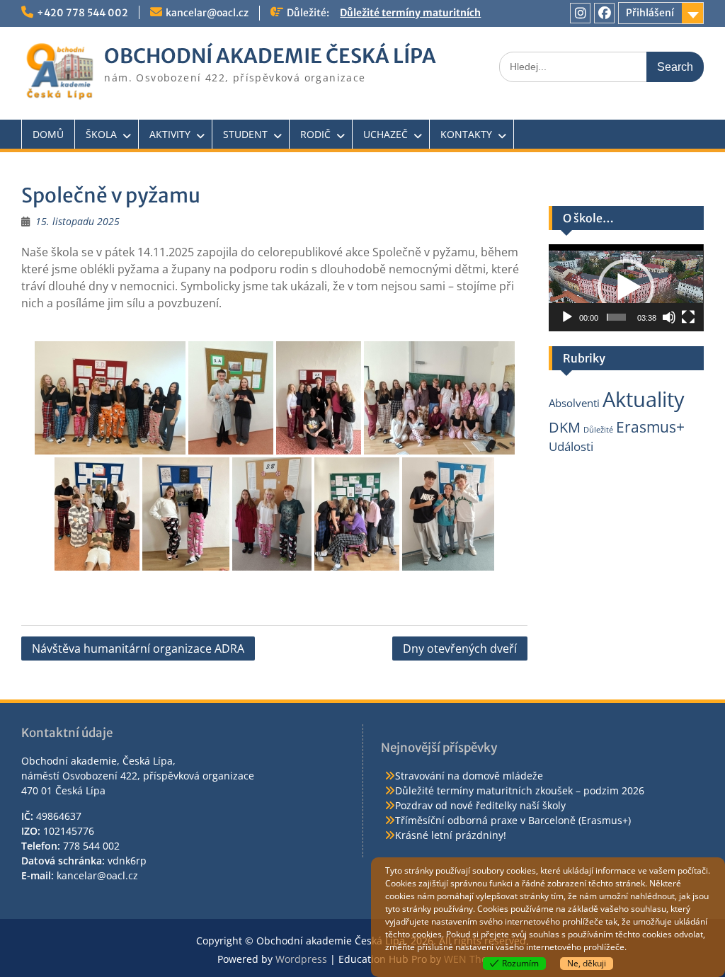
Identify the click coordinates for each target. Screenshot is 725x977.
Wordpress (301, 959)
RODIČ (315, 134)
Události (571, 446)
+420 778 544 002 (82, 12)
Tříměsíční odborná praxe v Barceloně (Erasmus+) (513, 820)
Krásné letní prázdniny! (450, 835)
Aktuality (644, 399)
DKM (565, 427)
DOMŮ (48, 134)
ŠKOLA (101, 134)
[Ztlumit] (669, 317)
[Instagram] (580, 13)
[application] (626, 287)
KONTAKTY (466, 134)
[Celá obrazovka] (688, 317)
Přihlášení (650, 12)
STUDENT (245, 134)
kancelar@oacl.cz (207, 12)
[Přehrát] (567, 317)
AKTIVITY (169, 134)
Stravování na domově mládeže (469, 775)
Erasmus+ (650, 426)
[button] (626, 287)
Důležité (598, 430)
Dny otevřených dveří (460, 648)
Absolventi (574, 403)
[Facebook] (604, 13)
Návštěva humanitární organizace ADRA (138, 648)
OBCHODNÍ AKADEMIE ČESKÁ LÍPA (270, 56)
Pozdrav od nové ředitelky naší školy (480, 805)
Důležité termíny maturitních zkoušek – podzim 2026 (519, 790)
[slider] (616, 317)
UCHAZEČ (385, 134)
